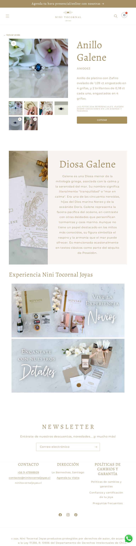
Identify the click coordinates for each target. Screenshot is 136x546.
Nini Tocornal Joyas (33, 538)
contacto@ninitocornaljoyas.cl (29, 477)
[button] (7, 16)
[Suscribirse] (96, 447)
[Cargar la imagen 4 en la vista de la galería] (61, 108)
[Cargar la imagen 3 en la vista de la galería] (46, 108)
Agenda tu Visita (68, 477)
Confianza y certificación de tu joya (106, 495)
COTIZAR (102, 120)
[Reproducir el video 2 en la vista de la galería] (31, 123)
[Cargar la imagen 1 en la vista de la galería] (15, 108)
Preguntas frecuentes (108, 503)
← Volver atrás (12, 35)
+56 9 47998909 (28, 472)
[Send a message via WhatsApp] (128, 538)
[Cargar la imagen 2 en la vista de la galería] (31, 108)
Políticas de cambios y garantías (106, 484)
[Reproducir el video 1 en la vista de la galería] (15, 123)
